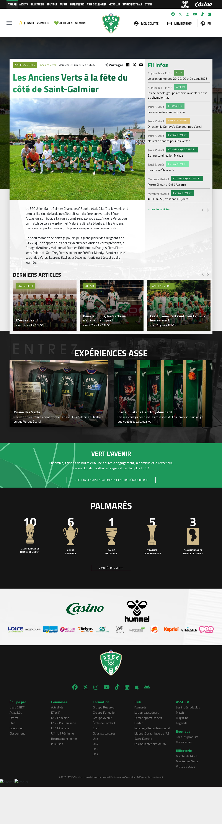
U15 (95, 738)
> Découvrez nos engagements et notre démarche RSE (111, 480)
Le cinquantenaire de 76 (150, 743)
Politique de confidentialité (122, 777)
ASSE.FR (12, 4)
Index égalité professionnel (152, 728)
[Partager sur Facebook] (127, 65)
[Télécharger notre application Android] (147, 687)
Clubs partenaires (104, 733)
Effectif (14, 717)
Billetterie (37, 4)
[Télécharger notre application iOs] (137, 687)
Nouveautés (184, 742)
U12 (95, 754)
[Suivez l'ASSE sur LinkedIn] (209, 14)
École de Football (104, 723)
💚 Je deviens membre (70, 22)
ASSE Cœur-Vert (96, 4)
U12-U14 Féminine (63, 723)
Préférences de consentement (150, 777)
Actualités (16, 712)
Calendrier (16, 728)
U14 (95, 743)
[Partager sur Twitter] (134, 65)
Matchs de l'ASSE (187, 756)
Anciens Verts (48, 65)
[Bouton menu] (9, 23)
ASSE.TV (23, 4)
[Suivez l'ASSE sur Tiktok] (202, 14)
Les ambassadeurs (146, 712)
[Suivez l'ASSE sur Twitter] (180, 14)
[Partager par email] (141, 65)
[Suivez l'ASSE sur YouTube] (194, 14)
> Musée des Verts (111, 568)
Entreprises (77, 4)
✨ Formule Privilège (34, 22)
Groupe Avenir (102, 717)
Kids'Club (114, 4)
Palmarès (140, 707)
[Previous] (203, 209)
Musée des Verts (187, 761)
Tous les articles (159, 209)
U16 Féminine (60, 717)
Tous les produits (187, 737)
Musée (63, 4)
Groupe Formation (104, 712)
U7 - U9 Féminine (62, 733)
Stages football (132, 4)
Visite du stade (185, 766)
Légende (182, 723)
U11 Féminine (60, 728)
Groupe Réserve (103, 707)
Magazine (182, 717)
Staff (12, 723)
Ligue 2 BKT (17, 707)
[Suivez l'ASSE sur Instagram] (187, 14)
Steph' (148, 4)
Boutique (52, 4)
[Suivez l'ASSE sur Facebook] (173, 14)
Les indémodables (188, 707)
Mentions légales (101, 777)
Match (180, 712)
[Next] (208, 209)
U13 (95, 749)
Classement (17, 733)
